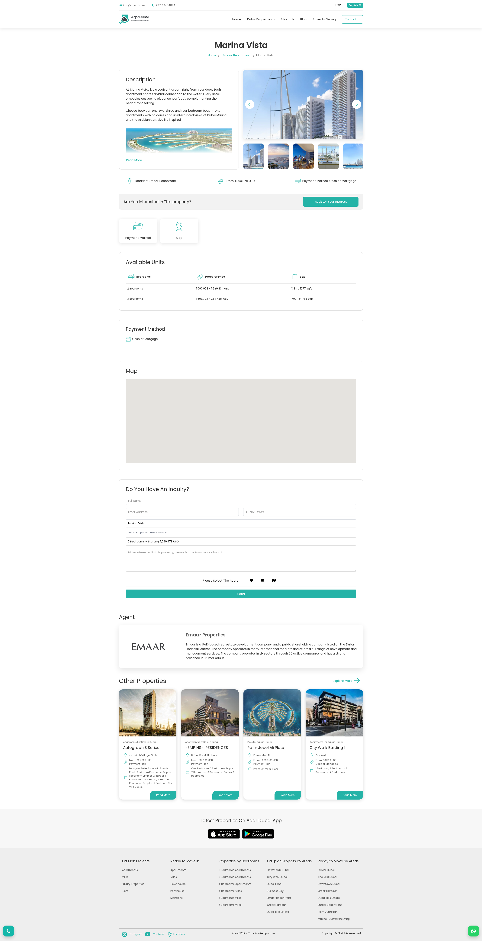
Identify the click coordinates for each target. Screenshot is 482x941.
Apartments (130, 870)
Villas (125, 877)
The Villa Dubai (327, 877)
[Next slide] (356, 104)
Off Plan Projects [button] (136, 861)
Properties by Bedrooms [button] (239, 861)
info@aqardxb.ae (134, 5)
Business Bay (275, 891)
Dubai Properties (259, 19)
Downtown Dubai (278, 870)
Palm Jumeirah (328, 912)
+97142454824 (165, 5)
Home (236, 19)
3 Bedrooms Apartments (235, 877)
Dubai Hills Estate (278, 912)
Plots (125, 891)
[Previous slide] (249, 104)
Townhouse (178, 884)
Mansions (176, 898)
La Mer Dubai (326, 870)
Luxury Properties (133, 884)
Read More (134, 160)
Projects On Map (325, 19)
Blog (303, 19)
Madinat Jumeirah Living (334, 919)
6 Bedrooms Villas (230, 905)
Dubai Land (274, 884)
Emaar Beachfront (236, 55)
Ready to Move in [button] (184, 861)
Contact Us (352, 19)
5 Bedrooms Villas (230, 898)
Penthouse (177, 891)
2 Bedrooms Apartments (235, 870)
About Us (287, 19)
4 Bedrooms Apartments (235, 884)
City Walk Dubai (277, 877)
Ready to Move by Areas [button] (338, 861)
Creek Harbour (276, 905)
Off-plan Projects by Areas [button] (289, 861)
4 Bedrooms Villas (230, 891)
